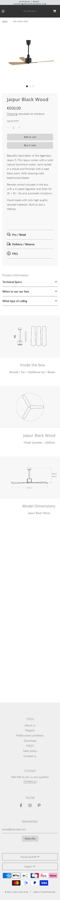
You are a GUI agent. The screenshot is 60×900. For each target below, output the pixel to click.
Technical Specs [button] (12, 282)
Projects (30, 730)
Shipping (12, 113)
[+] (19, 128)
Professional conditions (30, 735)
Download (30, 740)
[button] (27, 86)
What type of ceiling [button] (14, 301)
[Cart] (55, 11)
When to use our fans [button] (15, 291)
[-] (7, 128)
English (28, 866)
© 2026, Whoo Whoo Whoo (16, 892)
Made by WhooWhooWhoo (44, 892)
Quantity (13, 121)
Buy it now (30, 145)
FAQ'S (30, 745)
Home (4, 21)
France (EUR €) (28, 856)
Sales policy (30, 750)
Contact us (30, 756)
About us (30, 725)
